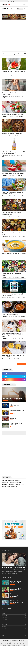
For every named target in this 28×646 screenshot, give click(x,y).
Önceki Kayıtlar (21, 364)
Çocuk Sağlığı (14, 486)
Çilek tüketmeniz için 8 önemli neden (13, 114)
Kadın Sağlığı (11, 8)
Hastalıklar (4, 484)
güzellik (4, 486)
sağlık (8, 486)
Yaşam (23, 484)
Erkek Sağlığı (12, 482)
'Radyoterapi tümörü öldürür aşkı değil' (13, 567)
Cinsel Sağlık (11, 480)
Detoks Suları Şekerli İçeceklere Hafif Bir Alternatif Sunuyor (13, 152)
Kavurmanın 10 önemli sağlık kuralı (12, 133)
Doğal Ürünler (22, 297)
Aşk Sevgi (3, 613)
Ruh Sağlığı (18, 484)
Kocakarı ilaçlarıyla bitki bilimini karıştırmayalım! (11, 213)
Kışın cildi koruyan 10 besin (10, 314)
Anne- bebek (4, 480)
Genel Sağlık (19, 482)
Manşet (3, 76)
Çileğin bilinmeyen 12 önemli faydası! (13, 173)
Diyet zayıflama (18, 480)
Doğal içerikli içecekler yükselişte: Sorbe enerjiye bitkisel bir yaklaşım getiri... (12, 334)
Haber (1, 643)
